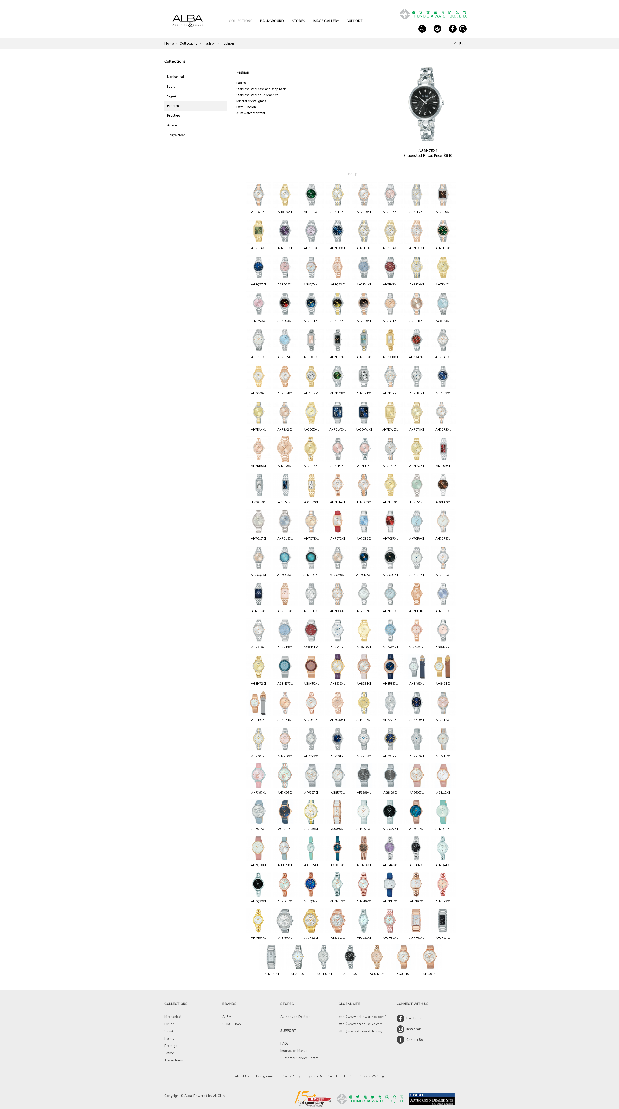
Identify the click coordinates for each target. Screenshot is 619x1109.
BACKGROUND (272, 21)
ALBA (226, 1017)
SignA (171, 96)
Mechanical (175, 77)
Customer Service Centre (299, 1058)
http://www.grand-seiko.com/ (361, 1024)
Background (265, 1076)
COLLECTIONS (240, 21)
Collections (189, 43)
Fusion (172, 86)
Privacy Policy (291, 1076)
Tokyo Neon (176, 135)
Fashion (210, 43)
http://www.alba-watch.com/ (360, 1031)
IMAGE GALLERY (326, 21)
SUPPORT (355, 21)
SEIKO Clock (231, 1024)
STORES (298, 21)
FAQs (284, 1044)
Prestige (173, 115)
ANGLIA (219, 1096)
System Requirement (322, 1076)
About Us (242, 1076)
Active (172, 125)
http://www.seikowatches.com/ (362, 1017)
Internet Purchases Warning (364, 1076)
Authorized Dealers (295, 1017)
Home (169, 43)
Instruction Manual (294, 1051)
